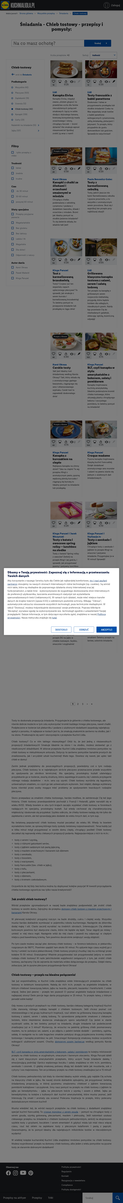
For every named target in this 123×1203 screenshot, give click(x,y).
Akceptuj (106, 629)
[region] (61, 601)
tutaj (54, 617)
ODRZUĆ (84, 629)
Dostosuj (61, 629)
